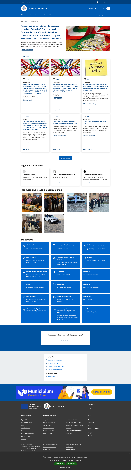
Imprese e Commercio (48, 428)
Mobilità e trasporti (48, 433)
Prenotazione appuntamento (50, 444)
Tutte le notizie (65, 158)
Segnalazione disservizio (49, 447)
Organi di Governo (25, 420)
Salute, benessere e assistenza (74, 431)
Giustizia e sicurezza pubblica (73, 422)
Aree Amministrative (26, 422)
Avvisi (25, 22)
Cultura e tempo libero (49, 422)
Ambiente (68, 428)
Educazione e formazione (72, 420)
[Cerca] (108, 8)
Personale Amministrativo (27, 433)
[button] (65, 467)
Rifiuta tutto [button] (71, 463)
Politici (22, 431)
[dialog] (65, 461)
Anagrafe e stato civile (49, 420)
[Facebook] (94, 8)
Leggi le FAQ (46, 450)
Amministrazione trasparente (73, 444)
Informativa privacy (71, 450)
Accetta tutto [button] (59, 463)
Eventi (90, 435)
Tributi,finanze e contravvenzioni (74, 425)
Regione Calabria (25, 2)
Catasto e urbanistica (48, 431)
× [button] (129, 453)
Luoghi (90, 433)
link (80, 460)
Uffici (22, 425)
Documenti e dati (25, 436)
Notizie (90, 420)
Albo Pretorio (69, 447)
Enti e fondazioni (25, 428)
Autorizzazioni (69, 433)
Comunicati (91, 422)
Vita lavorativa (47, 425)
